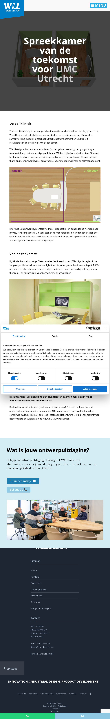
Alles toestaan (90, 389)
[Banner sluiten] (106, 328)
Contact (83, 694)
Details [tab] (55, 336)
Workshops (36, 595)
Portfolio (35, 576)
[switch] (38, 378)
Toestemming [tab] (19, 336)
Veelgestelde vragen (41, 608)
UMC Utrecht (57, 73)
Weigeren (20, 389)
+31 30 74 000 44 (41, 643)
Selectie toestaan (55, 389)
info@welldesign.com (43, 647)
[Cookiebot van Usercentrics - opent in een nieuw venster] (88, 328)
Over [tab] (91, 336)
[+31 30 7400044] (27, 716)
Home (34, 570)
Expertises (36, 583)
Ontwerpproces (38, 589)
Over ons (35, 602)
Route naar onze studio (42, 653)
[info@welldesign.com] (82, 716)
